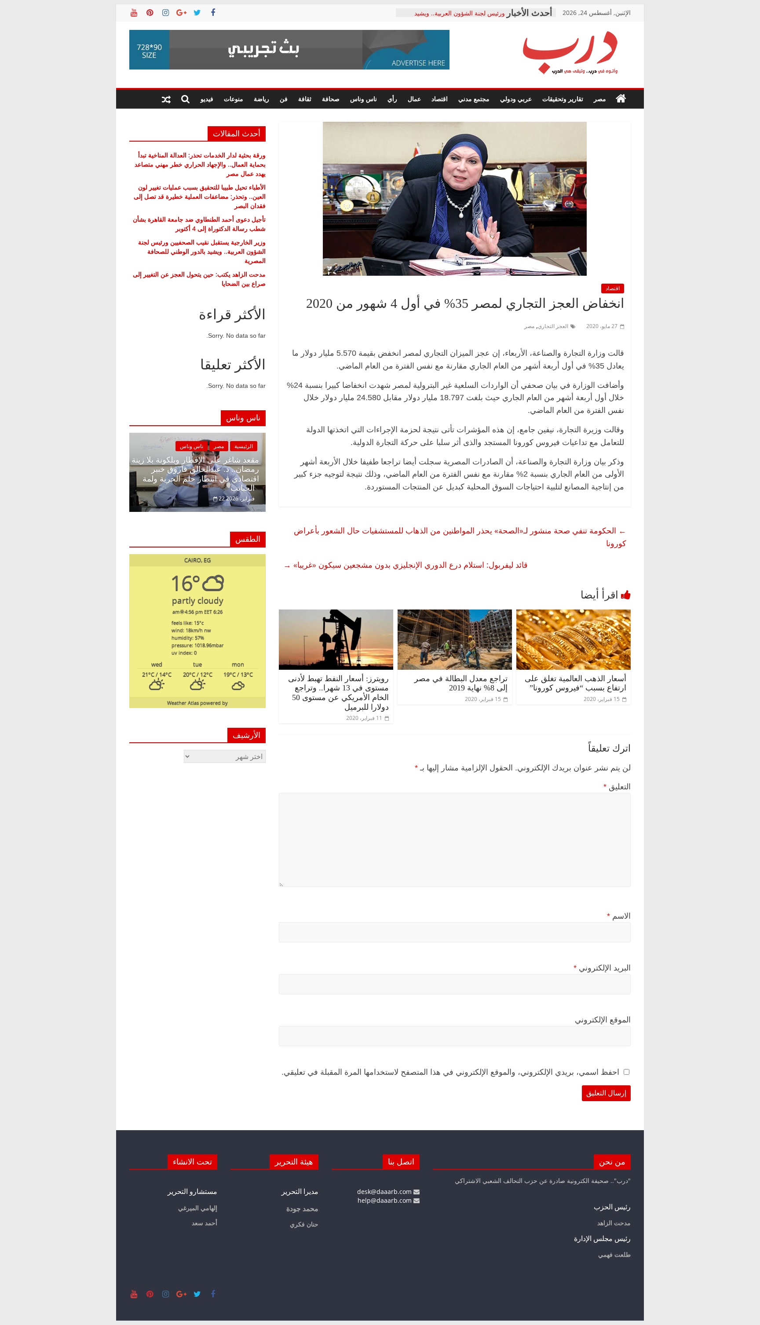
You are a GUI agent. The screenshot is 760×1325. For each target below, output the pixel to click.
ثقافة (304, 99)
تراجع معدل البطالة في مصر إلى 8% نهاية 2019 (461, 683)
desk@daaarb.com (385, 1191)
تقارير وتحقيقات (562, 99)
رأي (392, 99)
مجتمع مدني (474, 99)
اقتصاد (439, 99)
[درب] (621, 99)
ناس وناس (363, 99)
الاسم (619, 916)
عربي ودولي (516, 99)
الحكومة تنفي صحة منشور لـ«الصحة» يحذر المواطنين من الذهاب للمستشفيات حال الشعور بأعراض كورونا (460, 536)
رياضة (261, 99)
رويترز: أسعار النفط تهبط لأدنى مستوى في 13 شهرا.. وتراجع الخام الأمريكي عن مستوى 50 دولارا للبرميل (338, 693)
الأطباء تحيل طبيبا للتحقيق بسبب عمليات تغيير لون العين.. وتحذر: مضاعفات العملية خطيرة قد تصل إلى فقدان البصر (200, 196)
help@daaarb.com (385, 1200)
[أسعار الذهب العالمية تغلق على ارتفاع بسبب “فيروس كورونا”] (573, 615)
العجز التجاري (553, 326)
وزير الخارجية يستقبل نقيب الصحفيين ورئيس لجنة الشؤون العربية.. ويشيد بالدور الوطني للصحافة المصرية (202, 251)
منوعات (233, 99)
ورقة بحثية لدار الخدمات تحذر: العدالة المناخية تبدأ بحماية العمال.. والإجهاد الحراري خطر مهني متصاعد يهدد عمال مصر (200, 164)
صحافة (331, 99)
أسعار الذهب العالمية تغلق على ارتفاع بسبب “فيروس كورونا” (575, 683)
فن (284, 99)
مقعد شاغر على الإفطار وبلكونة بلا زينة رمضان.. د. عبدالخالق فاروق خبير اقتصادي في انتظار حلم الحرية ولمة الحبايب (195, 474)
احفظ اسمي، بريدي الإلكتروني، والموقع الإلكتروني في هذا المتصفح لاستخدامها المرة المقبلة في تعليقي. (450, 1072)
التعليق (617, 786)
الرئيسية (243, 446)
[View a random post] (166, 99)
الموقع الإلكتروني (603, 1019)
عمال (414, 99)
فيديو (207, 99)
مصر (600, 99)
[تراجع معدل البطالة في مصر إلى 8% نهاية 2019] (455, 615)
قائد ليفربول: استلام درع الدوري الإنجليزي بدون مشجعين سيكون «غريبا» (405, 564)
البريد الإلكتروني (602, 968)
